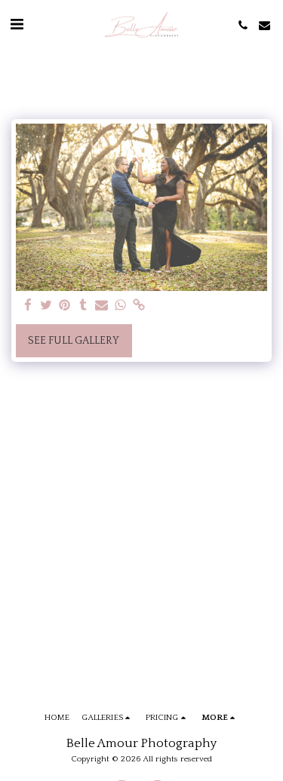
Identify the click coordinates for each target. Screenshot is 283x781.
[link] (139, 306)
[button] (16, 24)
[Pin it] (65, 306)
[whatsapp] (121, 306)
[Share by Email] (102, 306)
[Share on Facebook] (28, 306)
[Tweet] (47, 306)
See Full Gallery (73, 341)
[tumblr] (84, 306)
